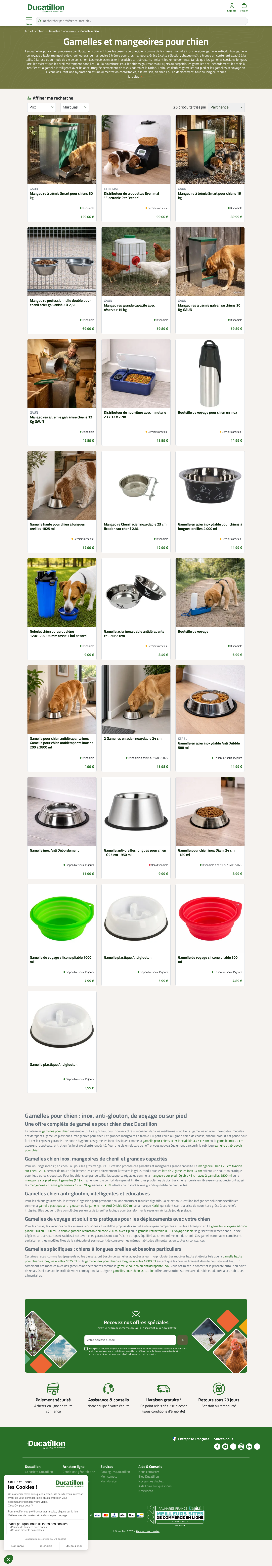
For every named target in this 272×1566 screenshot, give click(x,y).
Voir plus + (38, 1360)
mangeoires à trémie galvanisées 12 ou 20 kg (60, 1185)
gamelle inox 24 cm (230, 1140)
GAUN (107, 1185)
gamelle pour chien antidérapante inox (143, 1266)
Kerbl (155, 1205)
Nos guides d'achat (151, 1481)
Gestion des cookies (147, 1531)
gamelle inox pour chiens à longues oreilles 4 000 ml (120, 1261)
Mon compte (109, 1476)
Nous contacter (148, 1471)
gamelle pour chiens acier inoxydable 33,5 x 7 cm (176, 1140)
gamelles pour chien (55, 1131)
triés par (199, 107)
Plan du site (108, 1481)
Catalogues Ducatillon (115, 1471)
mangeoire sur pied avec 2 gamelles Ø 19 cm (55, 1180)
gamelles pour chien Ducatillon (134, 1270)
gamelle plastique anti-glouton (59, 1205)
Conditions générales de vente (79, 1474)
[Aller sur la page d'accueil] (45, 8)
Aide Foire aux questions (154, 1486)
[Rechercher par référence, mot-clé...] (39, 21)
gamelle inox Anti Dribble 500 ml (110, 1205)
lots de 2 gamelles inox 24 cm (182, 1170)
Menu (29, 24)
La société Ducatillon (39, 1471)
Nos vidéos (145, 1491)
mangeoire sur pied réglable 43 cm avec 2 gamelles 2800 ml (191, 1175)
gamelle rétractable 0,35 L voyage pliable (166, 1231)
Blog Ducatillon (148, 1476)
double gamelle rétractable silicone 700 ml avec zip (95, 1231)
